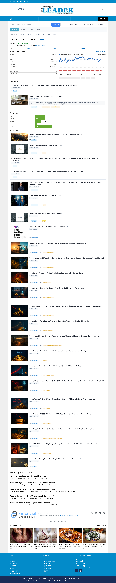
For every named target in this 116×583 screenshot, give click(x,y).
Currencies (37, 34)
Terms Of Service (73, 515)
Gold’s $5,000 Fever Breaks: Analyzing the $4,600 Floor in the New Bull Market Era (59, 321)
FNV (42, 39)
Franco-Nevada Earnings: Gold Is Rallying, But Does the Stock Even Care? (56, 134)
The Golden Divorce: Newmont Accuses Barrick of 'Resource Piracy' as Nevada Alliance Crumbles (64, 336)
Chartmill (15, 90)
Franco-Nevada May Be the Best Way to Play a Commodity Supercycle (55, 459)
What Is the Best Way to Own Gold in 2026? (46, 196)
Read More (102, 130)
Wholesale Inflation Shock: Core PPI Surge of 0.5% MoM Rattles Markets (55, 366)
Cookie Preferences (56, 580)
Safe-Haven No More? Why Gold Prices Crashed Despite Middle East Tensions (57, 243)
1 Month (72, 78)
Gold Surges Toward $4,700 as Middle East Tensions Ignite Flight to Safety (56, 273)
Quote (28, 48)
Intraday (61, 78)
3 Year (88, 78)
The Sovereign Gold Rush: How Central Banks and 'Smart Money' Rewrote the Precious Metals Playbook (66, 258)
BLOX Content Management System (79, 578)
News (29, 34)
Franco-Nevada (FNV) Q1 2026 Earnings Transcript (48, 227)
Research (82, 48)
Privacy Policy (62, 515)
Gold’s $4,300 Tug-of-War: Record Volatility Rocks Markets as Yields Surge (56, 288)
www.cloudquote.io (67, 512)
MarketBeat (34, 107)
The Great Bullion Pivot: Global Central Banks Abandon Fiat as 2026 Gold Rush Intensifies (61, 429)
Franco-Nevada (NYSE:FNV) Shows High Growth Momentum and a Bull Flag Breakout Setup (45, 85)
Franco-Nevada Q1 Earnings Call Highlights (45, 213)
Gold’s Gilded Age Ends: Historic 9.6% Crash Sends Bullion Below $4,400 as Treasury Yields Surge (65, 306)
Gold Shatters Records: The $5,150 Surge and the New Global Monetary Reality (57, 351)
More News (102, 81)
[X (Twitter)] (91, 514)
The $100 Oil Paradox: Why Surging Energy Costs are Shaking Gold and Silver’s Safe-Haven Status (64, 444)
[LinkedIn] (99, 514)
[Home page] (57, 10)
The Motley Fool (35, 190)
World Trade (50, 330)
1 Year (83, 78)
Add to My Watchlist (40, 45)
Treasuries (55, 34)
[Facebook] (95, 514)
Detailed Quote (100, 51)
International (46, 34)
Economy (57, 107)
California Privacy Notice (44, 580)
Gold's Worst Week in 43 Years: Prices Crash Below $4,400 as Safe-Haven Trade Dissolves (62, 399)
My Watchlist (87, 24)
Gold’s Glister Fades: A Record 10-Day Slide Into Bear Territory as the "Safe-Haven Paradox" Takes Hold (66, 381)
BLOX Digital (68, 580)
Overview (23, 34)
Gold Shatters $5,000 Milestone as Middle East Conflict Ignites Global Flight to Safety (60, 414)
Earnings (53, 107)
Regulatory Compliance (56, 345)
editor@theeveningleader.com (88, 567)
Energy (52, 375)
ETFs (31, 29)
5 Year (93, 78)
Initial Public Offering (47, 345)
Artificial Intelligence (46, 107)
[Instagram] (103, 514)
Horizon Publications (37, 578)
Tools (38, 29)
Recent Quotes (73, 24)
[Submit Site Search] (102, 10)
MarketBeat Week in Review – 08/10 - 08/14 (45, 96)
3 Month (78, 78)
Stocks (23, 29)
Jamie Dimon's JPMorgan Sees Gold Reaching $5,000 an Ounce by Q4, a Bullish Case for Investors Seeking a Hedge (65, 183)
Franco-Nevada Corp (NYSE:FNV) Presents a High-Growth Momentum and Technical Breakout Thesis (48, 171)
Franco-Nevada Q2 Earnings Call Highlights (46, 145)
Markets (14, 29)
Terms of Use (26, 580)
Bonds (44, 252)
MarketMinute (34, 252)
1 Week (66, 78)
